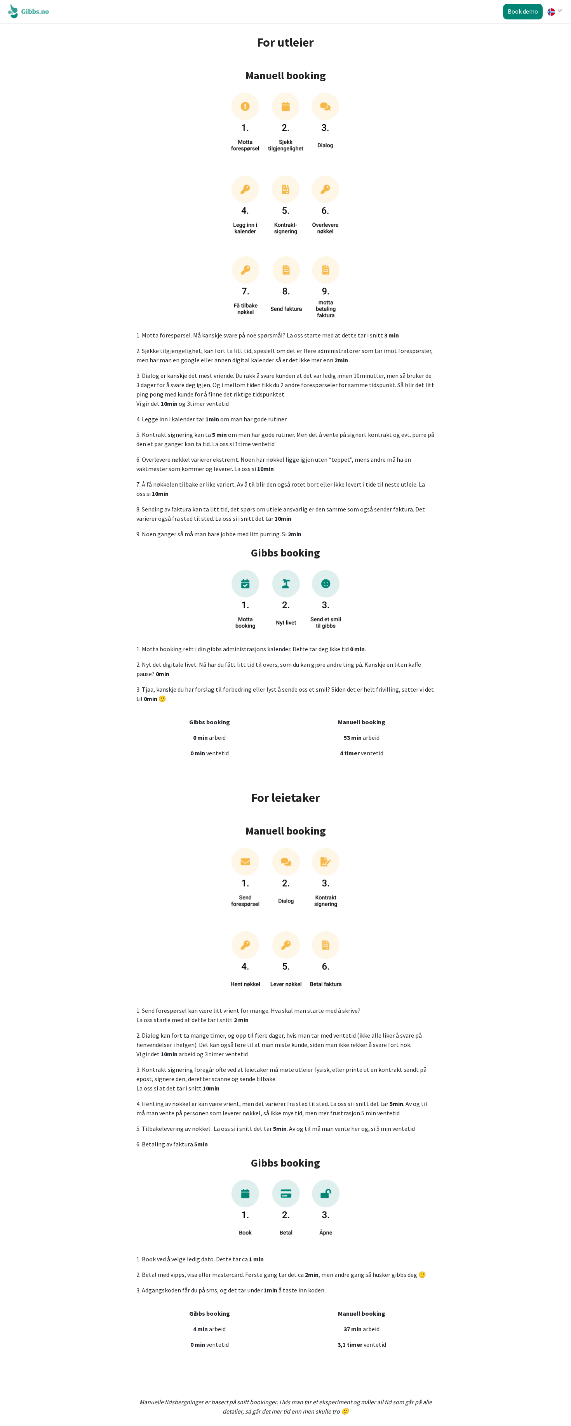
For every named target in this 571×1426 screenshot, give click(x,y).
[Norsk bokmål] (554, 12)
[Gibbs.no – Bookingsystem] (30, 11)
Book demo (523, 11)
